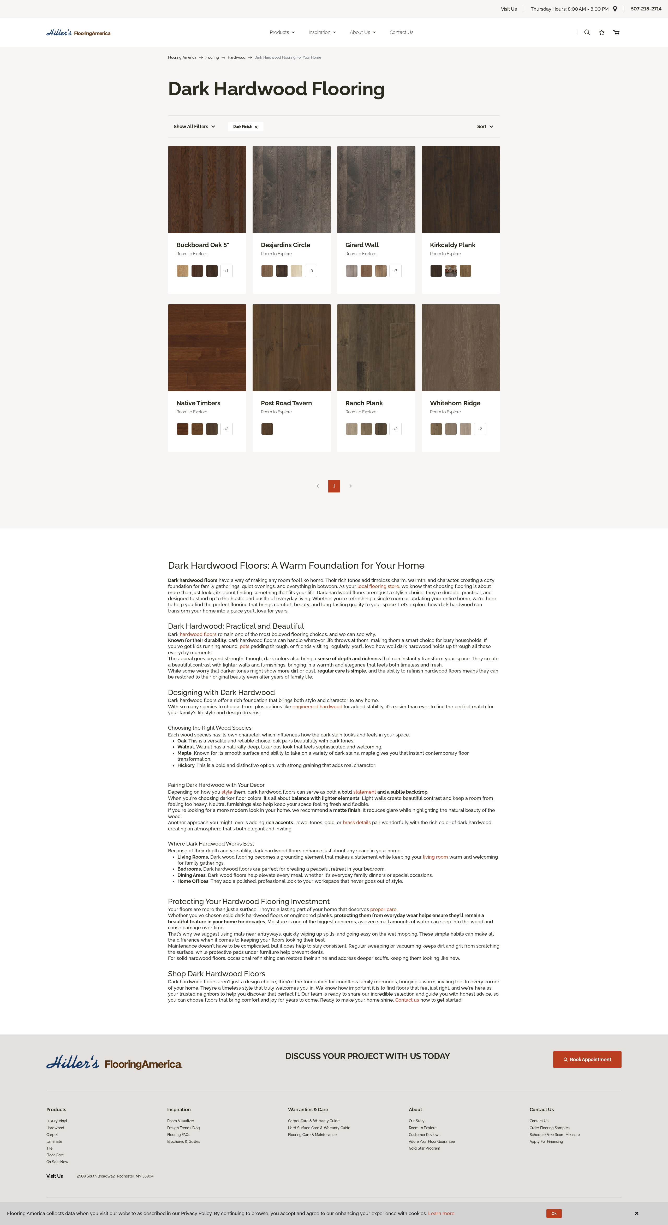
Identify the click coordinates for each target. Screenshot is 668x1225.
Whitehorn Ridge (455, 403)
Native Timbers (198, 403)
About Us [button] (360, 32)
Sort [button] (481, 126)
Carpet (52, 1135)
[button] (587, 32)
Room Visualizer (180, 1121)
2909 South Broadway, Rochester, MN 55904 (115, 1176)
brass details (357, 822)
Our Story (417, 1121)
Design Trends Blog (183, 1128)
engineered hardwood (317, 706)
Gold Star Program (424, 1148)
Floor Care (55, 1155)
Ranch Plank (364, 403)
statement (364, 792)
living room (435, 857)
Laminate (54, 1141)
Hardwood (237, 57)
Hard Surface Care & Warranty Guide (319, 1128)
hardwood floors (198, 634)
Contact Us (402, 32)
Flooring (212, 57)
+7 (395, 271)
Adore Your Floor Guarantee (432, 1141)
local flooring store (378, 586)
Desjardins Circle (285, 245)
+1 (226, 271)
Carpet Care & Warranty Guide (313, 1121)
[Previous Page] (317, 486)
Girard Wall (362, 245)
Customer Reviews (424, 1135)
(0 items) (616, 32)
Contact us (407, 1000)
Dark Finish (242, 126)
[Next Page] (350, 486)
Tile (49, 1148)
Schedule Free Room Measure (555, 1135)
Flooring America (182, 57)
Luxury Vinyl (56, 1121)
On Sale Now (57, 1162)
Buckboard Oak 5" (202, 245)
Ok (554, 1213)
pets (244, 646)
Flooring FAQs (178, 1135)
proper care (383, 909)
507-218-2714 (646, 8)
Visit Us (509, 9)
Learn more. (442, 1213)
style (227, 792)
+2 (226, 429)
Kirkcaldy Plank (452, 245)
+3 (311, 271)
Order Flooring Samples (550, 1128)
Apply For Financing (546, 1141)
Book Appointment (590, 1059)
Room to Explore (423, 1128)
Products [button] (279, 32)
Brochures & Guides (183, 1141)
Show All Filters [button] (191, 126)
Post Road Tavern (286, 403)
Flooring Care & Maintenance (312, 1135)
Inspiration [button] (319, 32)
